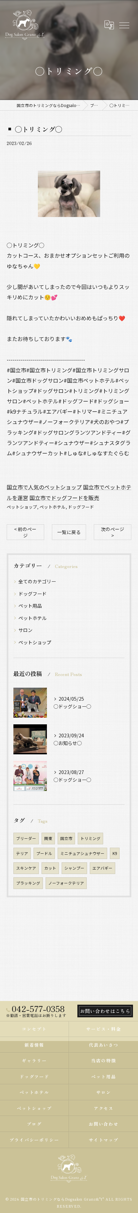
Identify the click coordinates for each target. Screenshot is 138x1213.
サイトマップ (104, 1140)
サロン (25, 630)
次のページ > (112, 532)
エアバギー (102, 868)
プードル (44, 853)
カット (50, 868)
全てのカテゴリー (37, 581)
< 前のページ (25, 532)
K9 (115, 853)
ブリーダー (26, 838)
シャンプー (74, 868)
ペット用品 (30, 605)
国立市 (66, 838)
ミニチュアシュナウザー (82, 853)
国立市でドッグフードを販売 (64, 498)
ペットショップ (22, 507)
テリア (22, 853)
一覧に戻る (69, 532)
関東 (48, 838)
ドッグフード (81, 507)
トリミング (90, 838)
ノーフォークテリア (66, 883)
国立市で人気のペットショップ (44, 487)
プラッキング (28, 883)
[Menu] (124, 24)
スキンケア (26, 868)
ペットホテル (53, 507)
